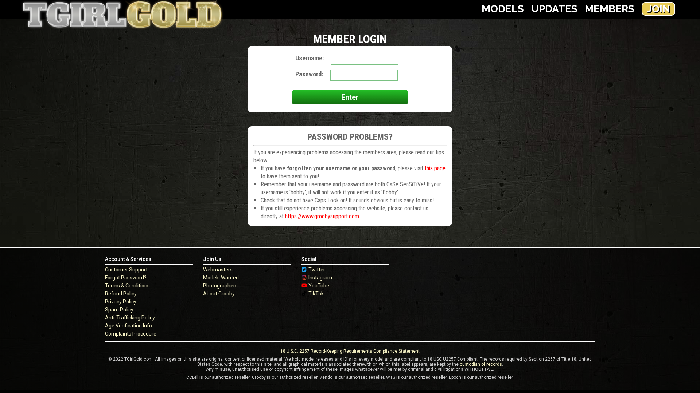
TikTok (316, 294)
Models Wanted (221, 278)
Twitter (316, 270)
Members (609, 9)
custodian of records (481, 364)
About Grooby (219, 294)
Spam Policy (119, 310)
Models (503, 9)
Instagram (320, 278)
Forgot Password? (126, 278)
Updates (554, 9)
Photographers (220, 286)
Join (658, 9)
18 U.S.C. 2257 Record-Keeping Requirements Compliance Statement (350, 351)
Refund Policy (121, 294)
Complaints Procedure (130, 334)
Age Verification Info (128, 326)
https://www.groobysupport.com (322, 216)
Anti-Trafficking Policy (130, 318)
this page (435, 168)
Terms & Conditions (127, 286)
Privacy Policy (120, 302)
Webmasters (218, 270)
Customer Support (126, 270)
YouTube (318, 286)
